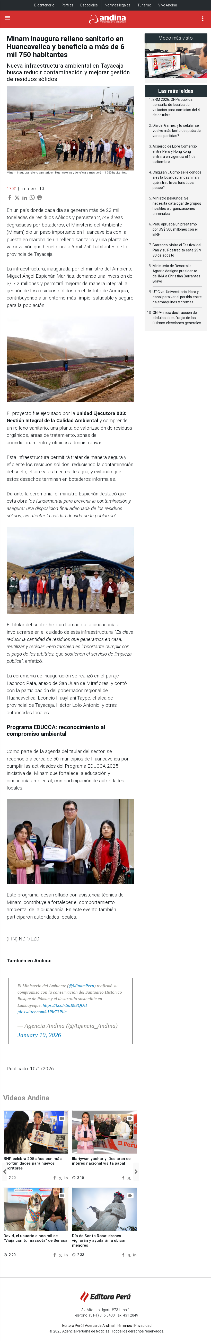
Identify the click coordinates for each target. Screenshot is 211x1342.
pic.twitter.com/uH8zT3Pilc (42, 1011)
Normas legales (117, 5)
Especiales (89, 5)
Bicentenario (44, 5)
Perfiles (67, 5)
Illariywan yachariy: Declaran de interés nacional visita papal (101, 1161)
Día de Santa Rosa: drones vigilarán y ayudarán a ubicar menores (99, 1241)
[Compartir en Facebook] (55, 1178)
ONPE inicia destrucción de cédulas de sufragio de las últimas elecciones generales (177, 318)
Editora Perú (72, 1325)
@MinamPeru (81, 985)
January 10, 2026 (39, 1035)
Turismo (144, 5)
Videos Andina (26, 1098)
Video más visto (176, 38)
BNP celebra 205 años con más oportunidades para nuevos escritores (33, 1163)
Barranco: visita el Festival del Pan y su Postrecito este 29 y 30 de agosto (177, 250)
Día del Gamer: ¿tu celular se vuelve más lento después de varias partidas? (177, 130)
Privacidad (143, 1325)
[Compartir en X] (61, 1178)
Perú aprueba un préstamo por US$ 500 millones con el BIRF (175, 229)
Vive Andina (167, 5)
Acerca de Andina (99, 1325)
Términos (124, 1325)
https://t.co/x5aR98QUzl (65, 1005)
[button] (4, 1172)
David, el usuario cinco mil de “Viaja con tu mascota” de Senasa (35, 1238)
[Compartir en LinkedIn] (66, 1178)
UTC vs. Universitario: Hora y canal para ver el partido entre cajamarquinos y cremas (177, 297)
